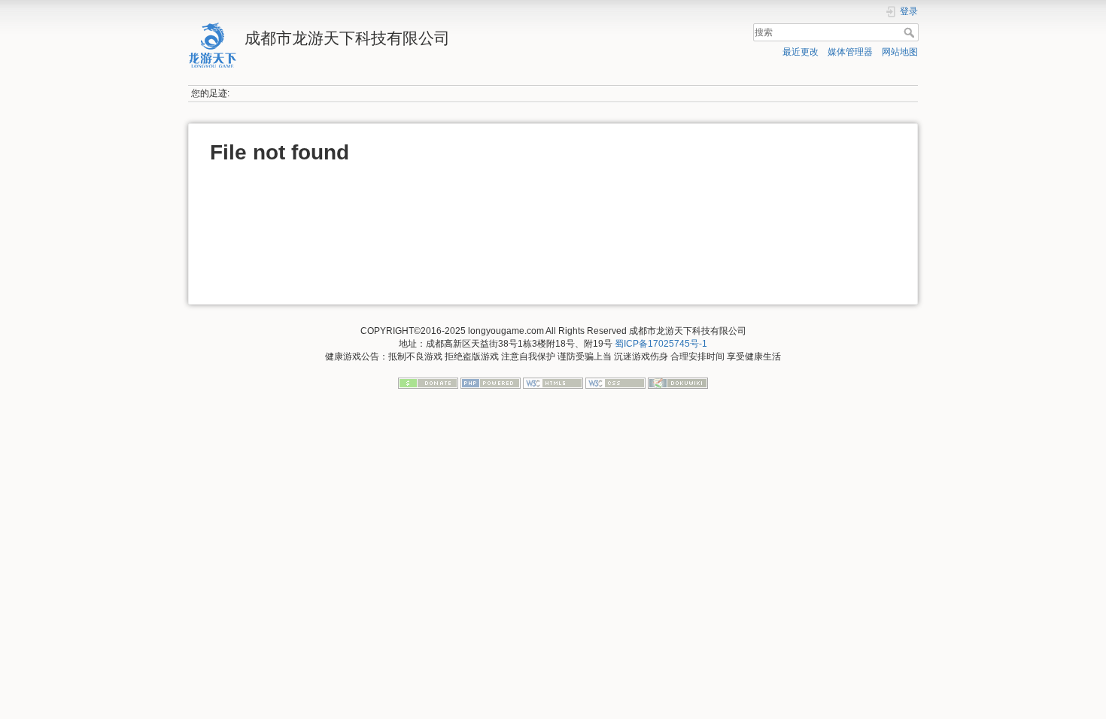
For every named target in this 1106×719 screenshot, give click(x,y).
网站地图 (900, 52)
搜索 (911, 32)
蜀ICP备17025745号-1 (661, 343)
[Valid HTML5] (553, 383)
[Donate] (428, 383)
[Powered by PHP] (490, 383)
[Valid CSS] (615, 383)
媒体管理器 (850, 52)
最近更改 (800, 52)
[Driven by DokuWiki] (678, 383)
